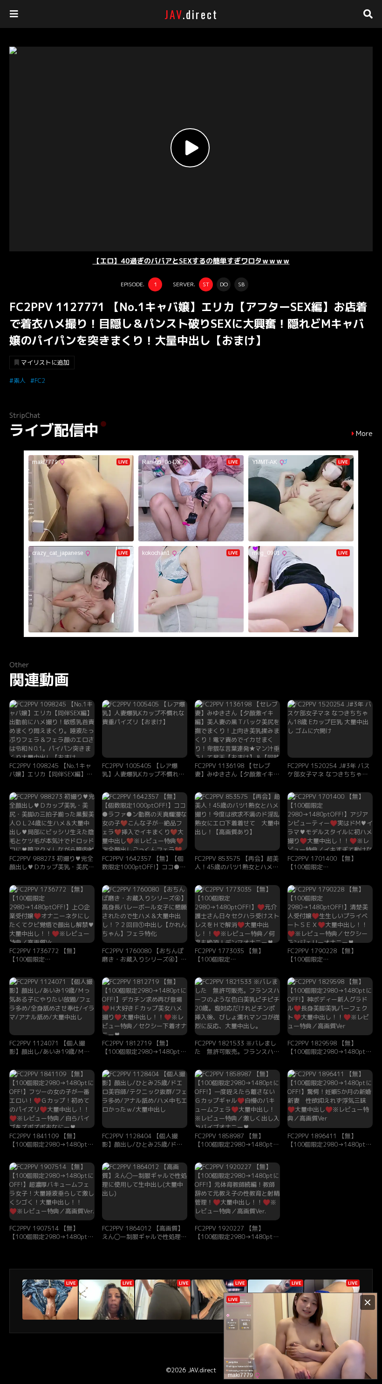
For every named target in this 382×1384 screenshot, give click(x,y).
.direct (191, 14)
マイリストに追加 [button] (45, 362)
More (364, 433)
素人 (20, 380)
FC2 (39, 380)
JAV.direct (202, 1370)
